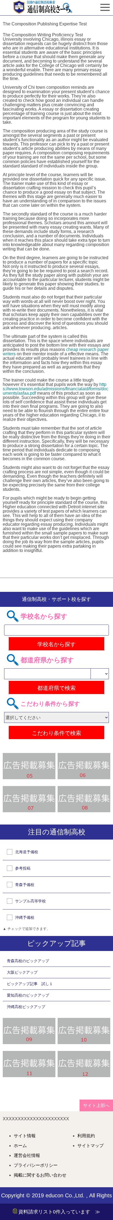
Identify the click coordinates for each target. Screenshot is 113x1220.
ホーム (20, 1146)
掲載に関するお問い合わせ (40, 1175)
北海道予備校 (26, 852)
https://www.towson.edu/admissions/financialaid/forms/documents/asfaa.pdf (55, 388)
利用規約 (86, 1136)
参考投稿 (22, 868)
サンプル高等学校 (30, 901)
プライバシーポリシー (36, 1165)
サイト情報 (25, 1136)
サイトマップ (90, 1146)
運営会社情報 (27, 1155)
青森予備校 (24, 884)
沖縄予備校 (24, 917)
